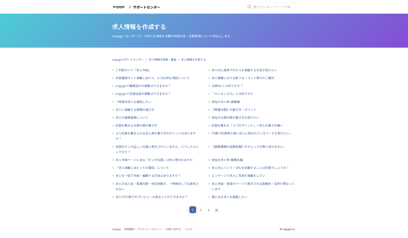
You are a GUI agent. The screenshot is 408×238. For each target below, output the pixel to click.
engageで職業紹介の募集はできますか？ (143, 86)
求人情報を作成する (193, 59)
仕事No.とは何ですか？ (227, 86)
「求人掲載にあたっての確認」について (142, 167)
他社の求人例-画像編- (226, 102)
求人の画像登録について (132, 117)
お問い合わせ (173, 229)
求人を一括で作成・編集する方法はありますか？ (148, 175)
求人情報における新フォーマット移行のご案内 (243, 78)
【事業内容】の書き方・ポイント (234, 109)
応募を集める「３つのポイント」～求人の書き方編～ (247, 125)
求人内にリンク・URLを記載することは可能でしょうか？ (250, 167)
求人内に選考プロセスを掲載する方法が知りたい (244, 70)
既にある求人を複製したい (229, 197)
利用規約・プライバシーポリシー (143, 229)
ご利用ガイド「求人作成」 (133, 70)
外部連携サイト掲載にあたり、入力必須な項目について (153, 78)
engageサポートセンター (128, 59)
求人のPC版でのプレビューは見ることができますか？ (152, 197)
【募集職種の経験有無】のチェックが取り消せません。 (249, 146)
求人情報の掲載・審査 (162, 59)
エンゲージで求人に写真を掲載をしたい (238, 175)
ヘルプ (188, 229)
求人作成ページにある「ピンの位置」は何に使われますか (154, 160)
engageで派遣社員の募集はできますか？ (143, 93)
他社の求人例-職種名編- (228, 160)
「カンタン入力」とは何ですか (232, 93)
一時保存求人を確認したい (133, 102)
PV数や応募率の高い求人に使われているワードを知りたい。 (252, 133)
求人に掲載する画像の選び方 (135, 109)
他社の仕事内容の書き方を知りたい (235, 117)
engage (116, 229)
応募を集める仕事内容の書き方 (136, 125)
